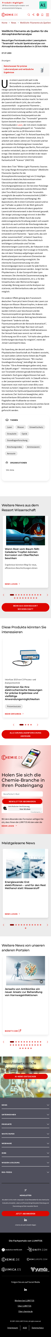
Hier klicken (25, 809)
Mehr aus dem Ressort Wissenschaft (25, 607)
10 (37, 595)
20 (36, 598)
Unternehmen (9, 1115)
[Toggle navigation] (47, 15)
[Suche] (29, 14)
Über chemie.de (25, 1311)
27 (28, 1048)
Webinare (7, 1143)
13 (17, 598)
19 (33, 598)
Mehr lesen (8, 825)
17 (28, 598)
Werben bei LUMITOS (24, 1300)
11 (40, 595)
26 (25, 1048)
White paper (8, 1134)
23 (40, 1045)
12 (14, 598)
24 (20, 1048)
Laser (20, 124)
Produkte (7, 1124)
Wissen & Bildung (11, 1163)
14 (20, 598)
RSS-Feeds (7, 1172)
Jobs (4, 1153)
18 (31, 598)
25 (23, 1048)
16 (25, 598)
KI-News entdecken (25, 1076)
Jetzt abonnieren (25, 1213)
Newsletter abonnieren (22, 801)
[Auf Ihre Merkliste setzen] (42, 15)
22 (37, 1045)
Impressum (12, 1327)
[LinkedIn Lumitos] (25, 1289)
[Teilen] (33, 14)
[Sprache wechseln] (38, 14)
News (4, 1105)
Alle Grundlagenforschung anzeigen (25, 734)
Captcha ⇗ (36, 812)
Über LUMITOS (24, 1305)
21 (35, 1045)
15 (23, 598)
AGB (25, 1327)
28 (31, 1048)
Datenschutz (38, 1327)
